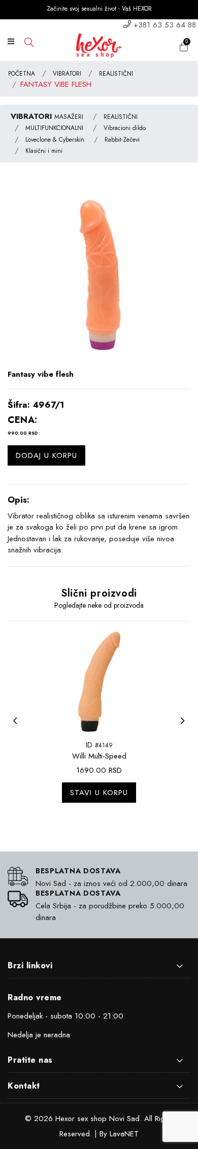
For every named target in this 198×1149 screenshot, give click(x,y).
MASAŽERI (68, 116)
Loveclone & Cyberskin (54, 139)
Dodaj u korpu (46, 455)
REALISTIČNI (116, 73)
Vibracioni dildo (125, 128)
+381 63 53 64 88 (165, 24)
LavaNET (124, 1133)
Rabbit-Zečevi (122, 139)
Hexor (65, 1118)
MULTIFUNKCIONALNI (54, 128)
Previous (18, 727)
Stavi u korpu (99, 792)
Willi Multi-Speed (99, 756)
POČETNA (21, 73)
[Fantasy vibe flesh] (99, 277)
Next (185, 727)
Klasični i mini (43, 150)
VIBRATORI (67, 73)
